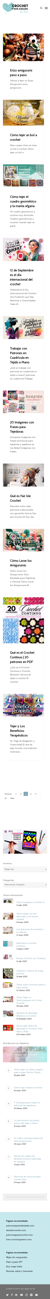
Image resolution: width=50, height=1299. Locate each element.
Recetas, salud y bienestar (19, 1271)
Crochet (11, 104)
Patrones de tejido (17, 320)
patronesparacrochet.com (19, 1235)
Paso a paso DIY (14, 1262)
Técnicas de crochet (17, 601)
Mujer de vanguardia (16, 1257)
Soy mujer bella (14, 1266)
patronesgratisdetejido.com (20, 1225)
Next (12, 798)
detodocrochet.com (16, 1230)
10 (6, 798)
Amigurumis (13, 37)
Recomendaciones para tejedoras (24, 394)
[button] (46, 8)
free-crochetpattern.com (19, 1239)
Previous (8, 794)
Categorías (8, 880)
